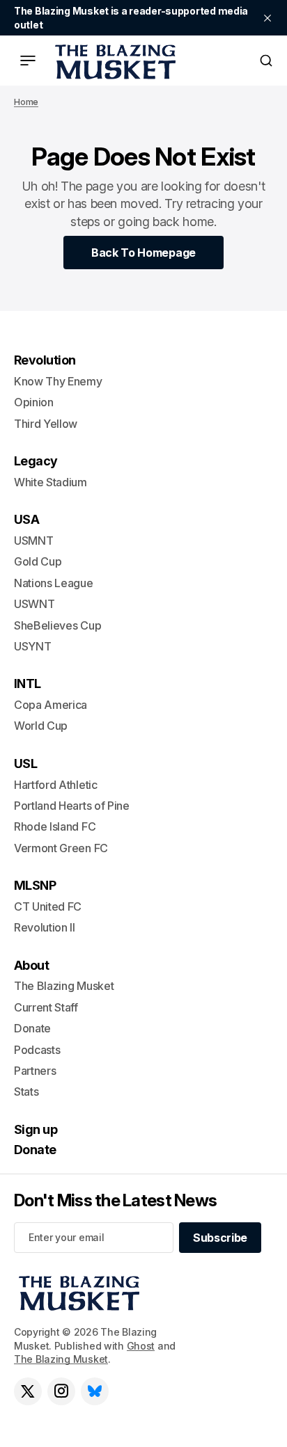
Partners (35, 1071)
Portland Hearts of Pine (72, 806)
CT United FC (48, 906)
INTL (27, 683)
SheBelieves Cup (57, 625)
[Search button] (266, 60)
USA (26, 519)
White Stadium (50, 482)
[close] (267, 18)
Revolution (45, 360)
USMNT (33, 540)
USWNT (34, 604)
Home (26, 102)
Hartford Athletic (56, 785)
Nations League (53, 583)
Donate (32, 1028)
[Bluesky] (95, 1391)
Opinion (34, 402)
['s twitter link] (28, 1391)
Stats (26, 1091)
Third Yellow (45, 424)
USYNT (32, 646)
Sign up (35, 1129)
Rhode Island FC (54, 826)
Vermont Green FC (61, 848)
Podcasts (37, 1050)
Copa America (50, 705)
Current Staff (46, 1007)
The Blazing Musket (61, 1359)
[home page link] (113, 60)
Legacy (36, 461)
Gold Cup (37, 561)
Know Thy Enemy (58, 381)
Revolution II (44, 927)
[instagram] (61, 1391)
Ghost (141, 1346)
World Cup (41, 726)
